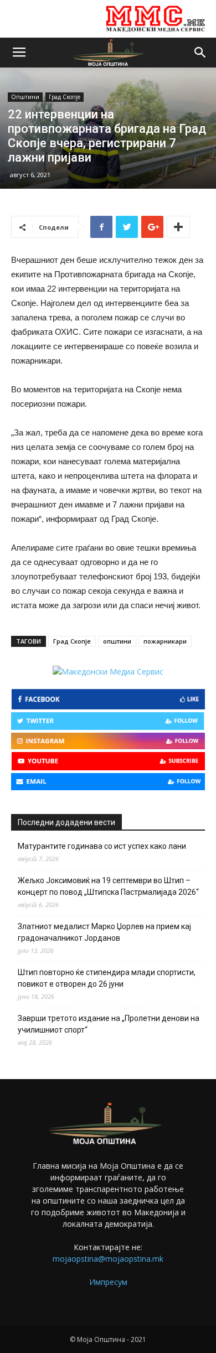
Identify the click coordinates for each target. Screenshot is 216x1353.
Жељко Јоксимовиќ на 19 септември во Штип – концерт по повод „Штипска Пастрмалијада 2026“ (108, 886)
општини (117, 641)
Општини (25, 97)
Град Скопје (64, 97)
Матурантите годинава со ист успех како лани (102, 846)
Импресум (108, 1282)
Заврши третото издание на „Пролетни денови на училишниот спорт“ (108, 1024)
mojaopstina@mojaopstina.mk (108, 1258)
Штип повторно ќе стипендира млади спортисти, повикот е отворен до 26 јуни (107, 978)
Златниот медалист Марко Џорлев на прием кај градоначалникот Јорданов (104, 932)
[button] (200, 53)
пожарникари (165, 641)
